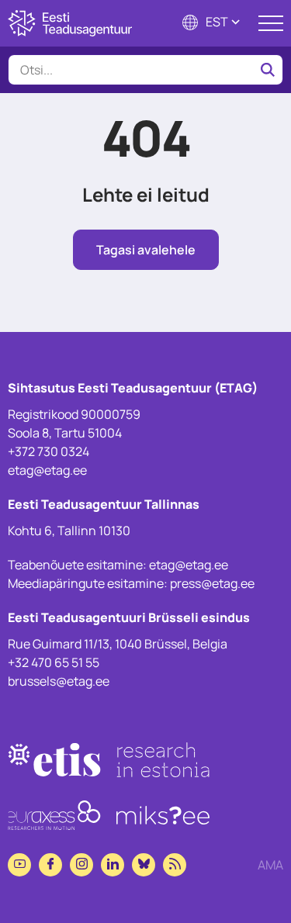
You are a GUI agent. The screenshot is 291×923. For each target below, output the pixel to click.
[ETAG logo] (70, 23)
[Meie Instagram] (81, 864)
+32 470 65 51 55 (53, 662)
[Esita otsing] (267, 69)
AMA (270, 864)
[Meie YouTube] (19, 864)
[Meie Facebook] (50, 864)
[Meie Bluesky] (143, 864)
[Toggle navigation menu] (270, 23)
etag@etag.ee (47, 470)
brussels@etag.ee (58, 681)
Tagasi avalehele (146, 249)
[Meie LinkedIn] (112, 864)
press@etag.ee (212, 583)
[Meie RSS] (174, 864)
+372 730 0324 (48, 451)
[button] (212, 24)
